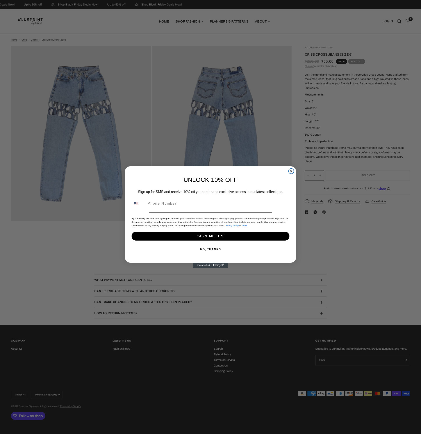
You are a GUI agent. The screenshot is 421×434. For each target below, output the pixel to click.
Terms (244, 225)
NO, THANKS (210, 249)
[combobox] (138, 203)
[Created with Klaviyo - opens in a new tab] (210, 265)
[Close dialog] (291, 171)
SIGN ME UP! (210, 236)
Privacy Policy (232, 225)
